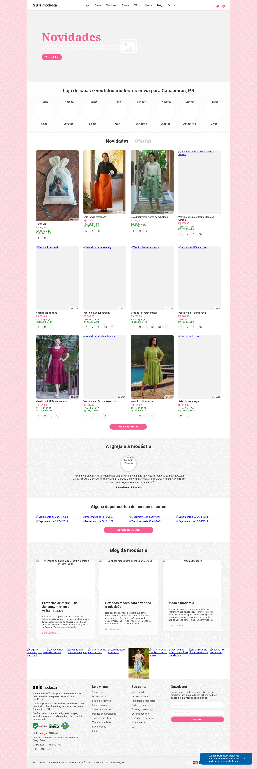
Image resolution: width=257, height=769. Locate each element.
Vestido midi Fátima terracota (100, 401)
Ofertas (143, 141)
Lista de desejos (140, 713)
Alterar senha (138, 722)
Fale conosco (99, 726)
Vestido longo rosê (46, 312)
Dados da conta (139, 705)
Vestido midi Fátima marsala (52, 401)
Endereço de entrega (142, 709)
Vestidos (111, 5)
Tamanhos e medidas (142, 718)
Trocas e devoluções (103, 718)
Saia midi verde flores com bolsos (149, 217)
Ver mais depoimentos (128, 530)
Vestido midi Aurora (142, 401)
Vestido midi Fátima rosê (192, 312)
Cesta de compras (101, 709)
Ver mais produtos (128, 426)
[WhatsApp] (208, 726)
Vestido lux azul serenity (96, 312)
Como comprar (99, 705)
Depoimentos (99, 696)
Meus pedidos (138, 692)
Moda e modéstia (181, 603)
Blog (159, 5)
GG (99, 231)
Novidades (117, 141)
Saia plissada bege (188, 401)
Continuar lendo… (50, 633)
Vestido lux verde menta (144, 312)
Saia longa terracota (94, 217)
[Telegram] (214, 726)
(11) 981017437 (43, 749)
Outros (171, 5)
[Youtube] (203, 726)
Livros (148, 5)
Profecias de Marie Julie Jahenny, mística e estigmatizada (59, 606)
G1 (112, 327)
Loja (87, 5)
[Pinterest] (197, 726)
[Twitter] (186, 726)
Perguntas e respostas (143, 700)
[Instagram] (191, 726)
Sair (133, 726)
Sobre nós (97, 692)
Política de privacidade (104, 713)
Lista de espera (139, 696)
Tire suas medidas (101, 722)
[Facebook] (180, 726)
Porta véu (41, 224)
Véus (137, 5)
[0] (222, 4)
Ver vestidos (51, 57)
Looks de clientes (101, 700)
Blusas (125, 5)
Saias (98, 5)
